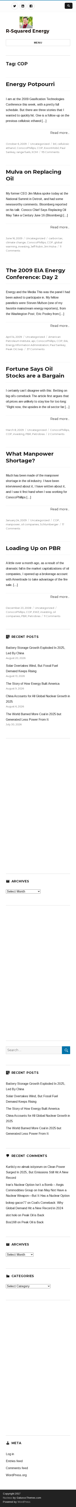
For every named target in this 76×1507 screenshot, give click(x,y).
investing (23, 246)
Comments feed (17, 1468)
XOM (35, 152)
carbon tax (55, 238)
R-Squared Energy (27, 31)
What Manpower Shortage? (30, 457)
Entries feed (14, 1461)
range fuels (23, 152)
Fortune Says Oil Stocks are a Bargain (35, 372)
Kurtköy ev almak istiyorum (24, 1166)
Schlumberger (49, 524)
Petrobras (38, 434)
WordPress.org (16, 1475)
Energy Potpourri (30, 84)
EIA (66, 340)
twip (20, 349)
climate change (16, 242)
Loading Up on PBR (33, 548)
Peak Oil (11, 349)
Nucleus (7, 1497)
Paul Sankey (57, 345)
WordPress (23, 1501)
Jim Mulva (50, 246)
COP (40, 147)
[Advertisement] (35, 802)
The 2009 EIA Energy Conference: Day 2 (35, 273)
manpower (13, 524)
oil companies (30, 524)
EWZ (36, 611)
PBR (28, 434)
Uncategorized (39, 143)
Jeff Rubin (37, 246)
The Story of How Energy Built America (32, 683)
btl (54, 143)
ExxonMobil (51, 147)
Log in (10, 1454)
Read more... (59, 133)
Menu (38, 42)
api (33, 340)
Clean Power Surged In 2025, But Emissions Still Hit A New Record (37, 1172)
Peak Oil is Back (33, 1215)
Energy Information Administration (27, 345)
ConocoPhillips (26, 147)
